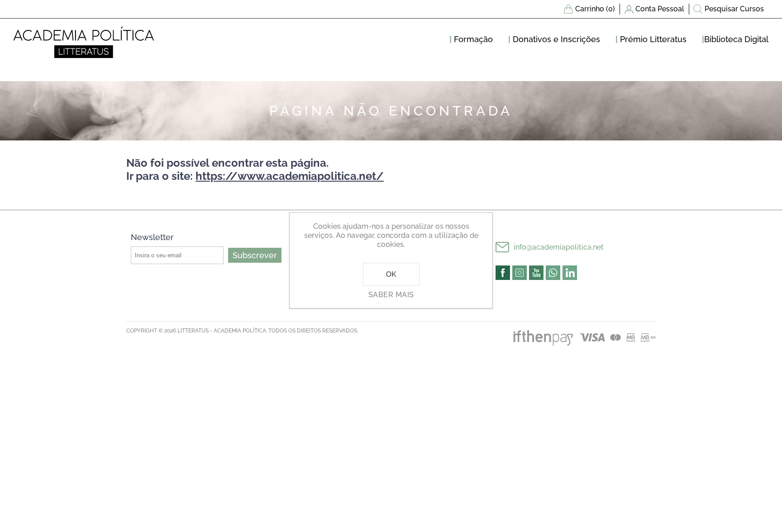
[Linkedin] (570, 272)
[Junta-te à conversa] (553, 272)
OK (391, 274)
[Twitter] (519, 272)
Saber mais (391, 294)
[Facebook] (503, 272)
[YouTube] (536, 272)
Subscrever (255, 255)
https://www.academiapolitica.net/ (290, 176)
